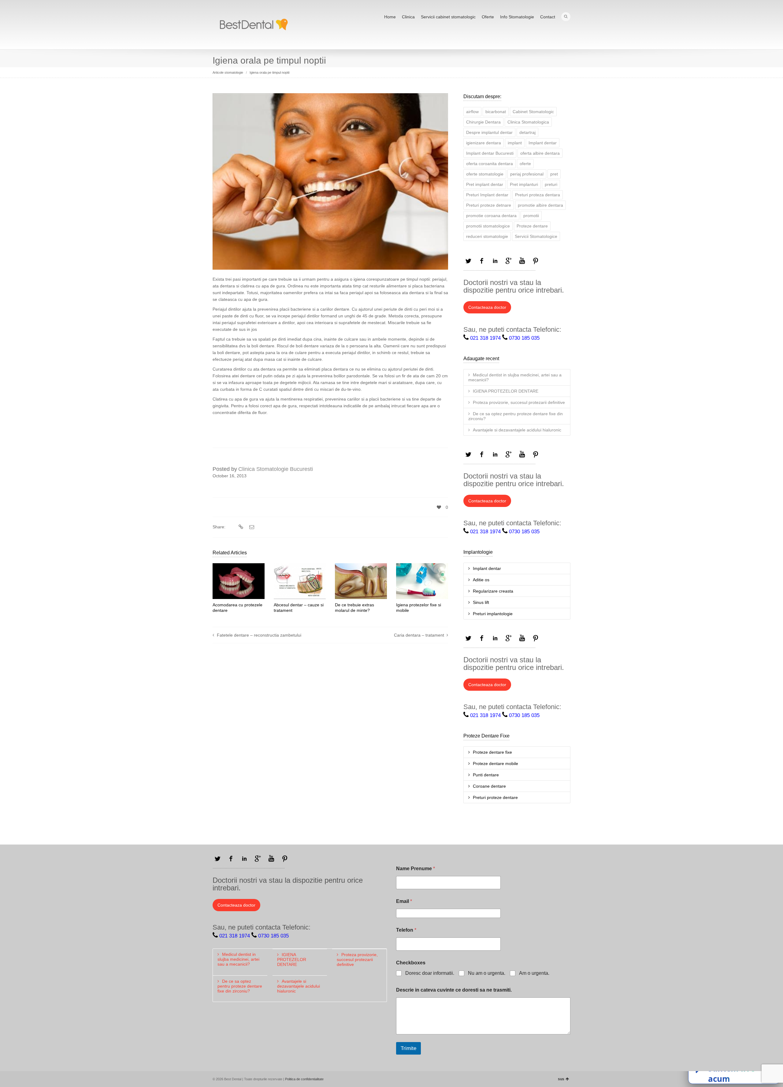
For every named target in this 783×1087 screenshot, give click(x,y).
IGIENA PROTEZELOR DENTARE (505, 391)
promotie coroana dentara (491, 215)
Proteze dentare (532, 226)
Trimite (408, 1048)
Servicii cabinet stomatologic (448, 16)
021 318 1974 (485, 338)
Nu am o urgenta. (486, 973)
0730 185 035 (524, 338)
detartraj (527, 132)
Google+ (509, 261)
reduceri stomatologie (487, 236)
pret (554, 174)
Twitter (468, 261)
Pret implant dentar (484, 184)
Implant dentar (543, 142)
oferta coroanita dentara (489, 163)
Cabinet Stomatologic (533, 111)
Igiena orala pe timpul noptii (269, 72)
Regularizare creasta (493, 591)
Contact (547, 16)
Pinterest (535, 261)
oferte (525, 163)
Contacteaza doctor (487, 307)
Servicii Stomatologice (536, 236)
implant (515, 142)
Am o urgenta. (534, 973)
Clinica (408, 16)
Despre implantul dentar (489, 132)
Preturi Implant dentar (487, 194)
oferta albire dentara (540, 153)
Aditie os (481, 579)
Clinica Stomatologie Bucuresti (275, 469)
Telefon (406, 930)
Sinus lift (481, 602)
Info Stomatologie (517, 16)
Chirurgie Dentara (483, 122)
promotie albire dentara (540, 205)
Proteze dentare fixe (492, 752)
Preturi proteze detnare (488, 205)
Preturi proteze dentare (495, 797)
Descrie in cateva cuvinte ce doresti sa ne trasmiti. (454, 990)
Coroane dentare (489, 786)
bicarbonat (495, 111)
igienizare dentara (483, 142)
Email (404, 901)
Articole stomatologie (228, 72)
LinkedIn (495, 261)
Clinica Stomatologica (528, 122)
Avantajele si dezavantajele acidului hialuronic (517, 429)
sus (561, 1079)
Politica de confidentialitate (304, 1079)
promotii (531, 215)
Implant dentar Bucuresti (490, 153)
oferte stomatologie (484, 174)
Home (390, 16)
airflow (472, 111)
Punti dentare (486, 774)
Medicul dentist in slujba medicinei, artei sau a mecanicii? (515, 377)
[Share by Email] (251, 527)
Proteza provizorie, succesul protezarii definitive (519, 402)
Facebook (482, 261)
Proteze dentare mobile (495, 763)
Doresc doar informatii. (429, 973)
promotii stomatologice (488, 226)
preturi (551, 184)
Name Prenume (415, 868)
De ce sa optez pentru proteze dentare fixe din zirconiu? (515, 416)
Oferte (488, 16)
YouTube (522, 261)
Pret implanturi (524, 184)
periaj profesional (527, 174)
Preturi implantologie (493, 613)
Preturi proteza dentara (537, 194)
